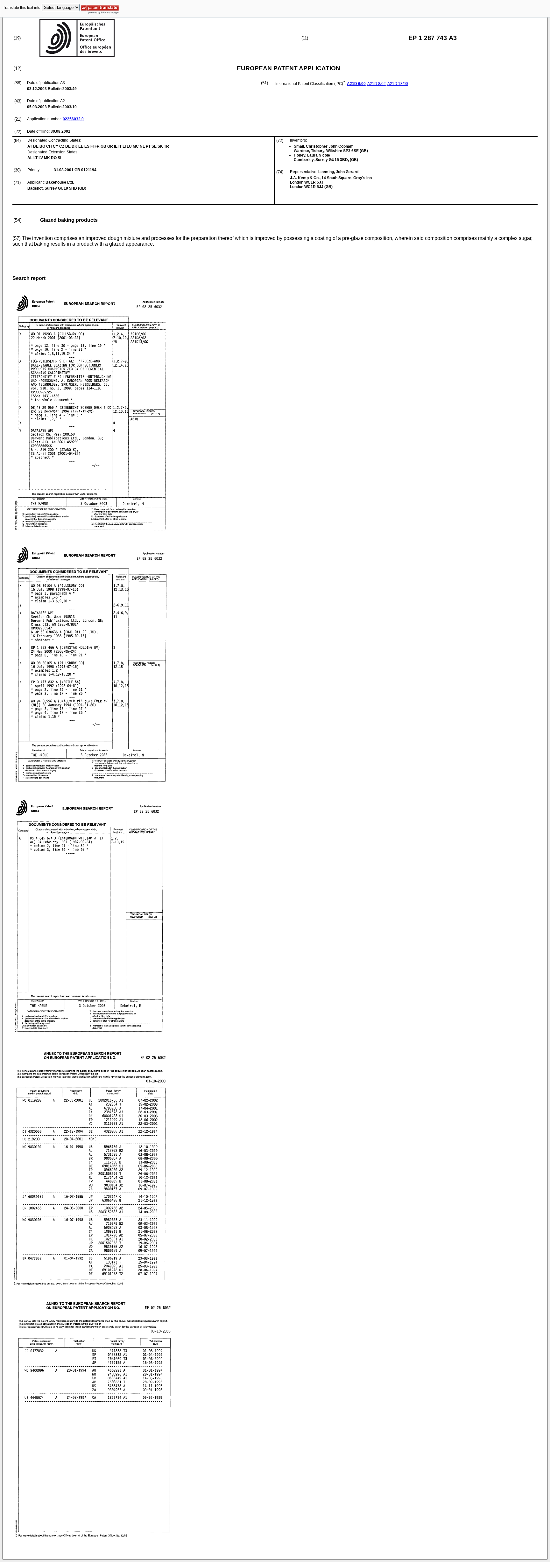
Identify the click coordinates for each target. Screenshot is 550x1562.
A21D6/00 (356, 83)
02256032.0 (73, 119)
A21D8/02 (376, 83)
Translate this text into (21, 7)
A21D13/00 (397, 83)
